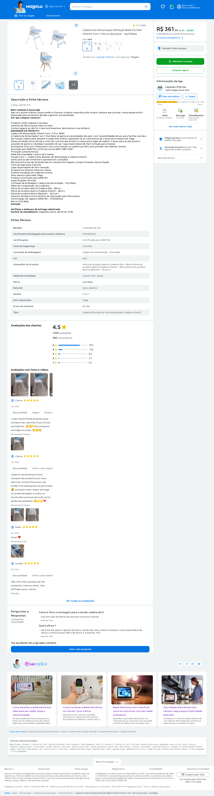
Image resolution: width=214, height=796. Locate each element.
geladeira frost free (136, 749)
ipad (109, 749)
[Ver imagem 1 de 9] (46, 49)
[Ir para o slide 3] (46, 76)
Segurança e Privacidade (198, 769)
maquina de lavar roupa (80, 749)
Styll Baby (88, 282)
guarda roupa (119, 749)
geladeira (164, 744)
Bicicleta (21, 749)
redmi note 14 (50, 749)
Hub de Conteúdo (57, 744)
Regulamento (118, 769)
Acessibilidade (155, 769)
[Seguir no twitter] (180, 664)
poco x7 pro (175, 744)
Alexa (184, 749)
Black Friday (15, 744)
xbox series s (125, 747)
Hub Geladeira (87, 744)
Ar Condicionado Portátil (190, 747)
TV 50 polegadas (196, 749)
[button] (146, 6)
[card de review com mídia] (20, 384)
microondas (38, 747)
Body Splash (32, 749)
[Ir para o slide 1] (40, 76)
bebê (15, 793)
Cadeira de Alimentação (45, 793)
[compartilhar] (75, 73)
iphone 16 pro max (149, 744)
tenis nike (63, 749)
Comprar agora (180, 70)
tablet (13, 749)
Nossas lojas (44, 769)
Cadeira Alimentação (108, 732)
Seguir (192, 96)
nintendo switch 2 (161, 747)
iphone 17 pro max (62, 747)
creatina (14, 747)
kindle (49, 747)
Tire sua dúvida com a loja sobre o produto (33, 643)
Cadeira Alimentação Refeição (83, 732)
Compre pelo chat (195, 774)
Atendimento (53, 16)
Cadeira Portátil (65, 793)
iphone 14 (120, 744)
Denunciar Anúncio (166, 158)
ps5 (128, 744)
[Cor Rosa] (97, 46)
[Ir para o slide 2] (43, 76)
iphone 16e (113, 747)
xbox (185, 744)
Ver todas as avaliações (80, 601)
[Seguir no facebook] (186, 664)
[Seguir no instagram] (192, 664)
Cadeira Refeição (128, 732)
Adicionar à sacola (182, 61)
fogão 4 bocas (153, 749)
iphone (192, 744)
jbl (41, 749)
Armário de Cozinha (171, 749)
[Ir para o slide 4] (48, 76)
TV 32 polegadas (18, 751)
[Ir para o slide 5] (51, 76)
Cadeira (63, 732)
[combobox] (110, 6)
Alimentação (25, 793)
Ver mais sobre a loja (180, 126)
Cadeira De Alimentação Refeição (43, 732)
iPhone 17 (26, 744)
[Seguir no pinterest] (198, 664)
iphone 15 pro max (80, 747)
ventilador (146, 747)
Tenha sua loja (81, 769)
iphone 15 (109, 744)
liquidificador (99, 749)
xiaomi (136, 747)
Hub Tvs (99, 744)
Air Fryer (135, 744)
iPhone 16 (37, 744)
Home (7, 793)
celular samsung (98, 747)
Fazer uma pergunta (80, 649)
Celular (174, 747)
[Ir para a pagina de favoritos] (163, 6)
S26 (45, 744)
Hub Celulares (73, 744)
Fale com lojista (170, 96)
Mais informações (105, 762)
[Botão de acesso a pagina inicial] (28, 6)
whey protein (26, 747)
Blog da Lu (9, 769)
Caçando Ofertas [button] (105, 57)
